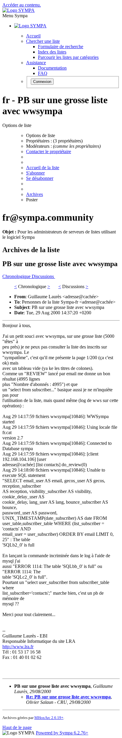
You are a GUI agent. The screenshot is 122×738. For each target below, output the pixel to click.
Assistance (36, 62)
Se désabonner (39, 178)
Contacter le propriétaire (48, 151)
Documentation (52, 67)
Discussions (43, 276)
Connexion (42, 81)
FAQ (42, 73)
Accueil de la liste (42, 167)
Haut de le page (17, 727)
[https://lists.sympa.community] (18, 10)
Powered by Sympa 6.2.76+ (62, 732)
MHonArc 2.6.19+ (48, 717)
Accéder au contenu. (21, 4)
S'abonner (35, 172)
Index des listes (52, 51)
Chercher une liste (43, 41)
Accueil (33, 35)
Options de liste (40, 135)
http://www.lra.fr (17, 646)
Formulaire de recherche (60, 46)
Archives (34, 194)
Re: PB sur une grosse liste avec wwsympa (68, 696)
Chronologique (17, 276)
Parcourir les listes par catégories (68, 57)
